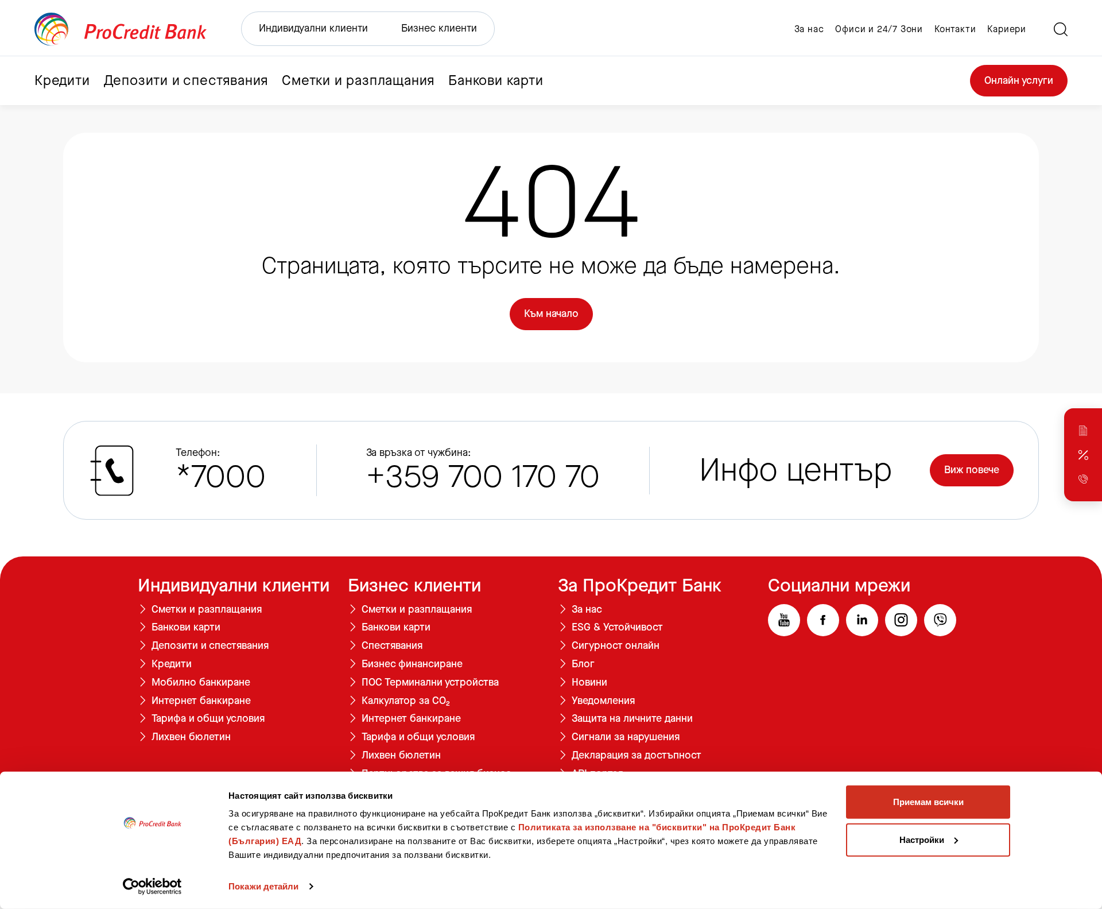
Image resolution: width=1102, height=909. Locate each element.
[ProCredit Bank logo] (120, 29)
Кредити (172, 664)
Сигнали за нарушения (626, 737)
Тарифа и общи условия (208, 719)
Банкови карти (186, 627)
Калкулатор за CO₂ (406, 701)
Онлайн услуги (1018, 80)
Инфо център (796, 470)
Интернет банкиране (201, 701)
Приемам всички (928, 802)
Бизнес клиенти (439, 28)
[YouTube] (784, 620)
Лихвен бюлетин (191, 737)
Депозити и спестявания (210, 646)
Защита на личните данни (632, 719)
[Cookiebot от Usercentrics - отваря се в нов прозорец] (152, 886)
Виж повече (971, 470)
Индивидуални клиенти (313, 28)
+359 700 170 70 (483, 476)
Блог (583, 664)
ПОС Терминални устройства (430, 682)
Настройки (921, 839)
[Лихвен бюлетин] (1083, 455)
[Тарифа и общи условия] (1083, 431)
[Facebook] (823, 620)
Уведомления (603, 701)
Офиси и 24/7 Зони (879, 29)
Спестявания (392, 646)
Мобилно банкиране (201, 682)
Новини (589, 682)
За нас (809, 29)
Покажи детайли (263, 886)
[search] (1061, 29)
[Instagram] (901, 620)
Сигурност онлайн (615, 646)
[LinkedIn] (862, 620)
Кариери (1006, 29)
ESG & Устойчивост (617, 627)
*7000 (221, 476)
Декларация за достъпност (636, 755)
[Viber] (940, 620)
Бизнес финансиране (412, 664)
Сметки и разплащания (207, 610)
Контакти (955, 29)
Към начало (551, 313)
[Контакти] (1083, 479)
